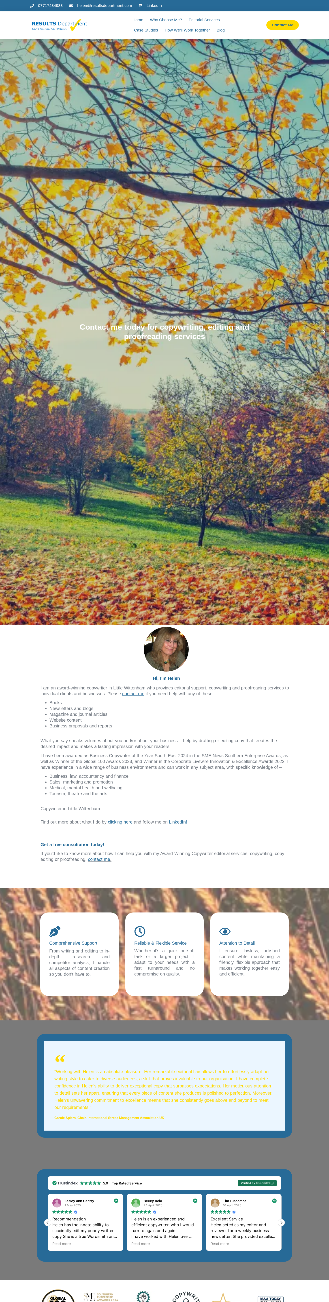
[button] (5, 331)
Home (137, 20)
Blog (221, 30)
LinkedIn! (178, 822)
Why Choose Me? (166, 20)
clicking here (120, 822)
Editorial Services (204, 20)
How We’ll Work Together (187, 30)
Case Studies (146, 30)
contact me (99, 859)
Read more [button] (61, 1243)
